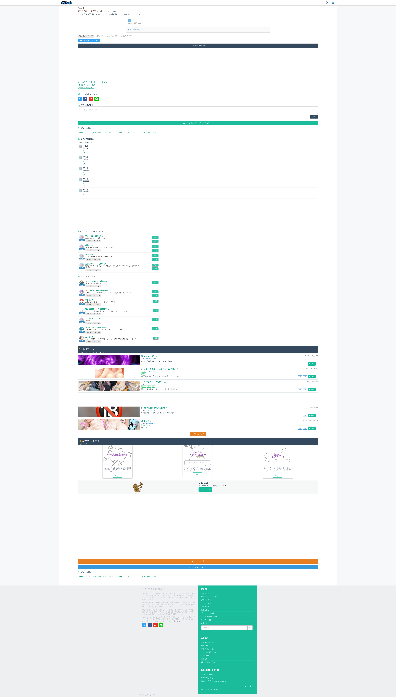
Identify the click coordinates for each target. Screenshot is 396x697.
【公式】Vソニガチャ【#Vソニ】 (97, 327)
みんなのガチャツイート (199, 567)
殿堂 (143, 132)
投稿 (314, 116)
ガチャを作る (206, 600)
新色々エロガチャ (149, 356)
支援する (175, 621)
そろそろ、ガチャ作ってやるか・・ (199, 123)
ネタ (132, 132)
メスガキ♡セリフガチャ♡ (153, 382)
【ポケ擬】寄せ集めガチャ (98, 290)
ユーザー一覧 (199, 561)
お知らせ (204, 659)
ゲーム (81, 132)
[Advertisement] (140, 62)
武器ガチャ (89, 245)
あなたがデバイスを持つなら (96, 264)
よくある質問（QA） (209, 652)
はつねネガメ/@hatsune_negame (213, 681)
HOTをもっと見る (198, 434)
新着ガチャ (205, 610)
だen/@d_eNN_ (207, 678)
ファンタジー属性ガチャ (94, 236)
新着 (154, 132)
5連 (155, 237)
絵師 (104, 132)
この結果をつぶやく (90, 40)
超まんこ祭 (146, 421)
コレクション (206, 603)
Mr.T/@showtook (207, 674)
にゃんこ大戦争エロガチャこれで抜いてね (160, 369)
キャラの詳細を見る (136, 30)
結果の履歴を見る (87, 88)
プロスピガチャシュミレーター (96, 318)
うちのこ (111, 132)
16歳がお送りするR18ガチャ (154, 408)
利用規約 (204, 646)
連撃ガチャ (89, 254)
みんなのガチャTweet (209, 616)
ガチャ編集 (205, 606)
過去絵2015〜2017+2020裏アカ (97, 309)
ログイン (204, 623)
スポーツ (120, 132)
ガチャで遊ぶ (206, 593)
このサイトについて (208, 642)
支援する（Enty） (209, 662)
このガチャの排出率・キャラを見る (93, 82)
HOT (149, 132)
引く (155, 282)
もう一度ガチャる (199, 46)
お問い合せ (205, 655)
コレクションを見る (87, 85)
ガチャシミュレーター (209, 597)
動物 (127, 132)
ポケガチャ (89, 300)
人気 (138, 132)
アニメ (88, 132)
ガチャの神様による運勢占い (96, 281)
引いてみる (204, 489)
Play (312, 364)
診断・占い (97, 132)
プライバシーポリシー (209, 649)
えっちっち (89, 337)
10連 (155, 241)
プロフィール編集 (207, 613)
